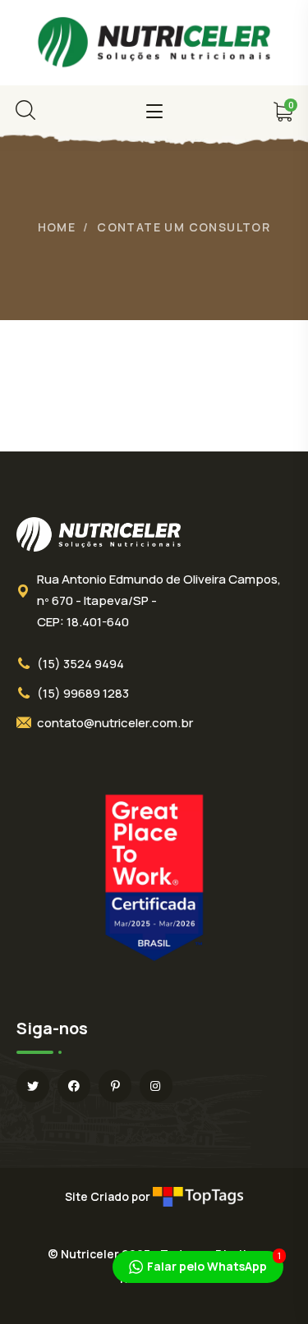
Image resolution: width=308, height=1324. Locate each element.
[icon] (32, 1086)
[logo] (154, 41)
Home (57, 227)
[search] (25, 110)
